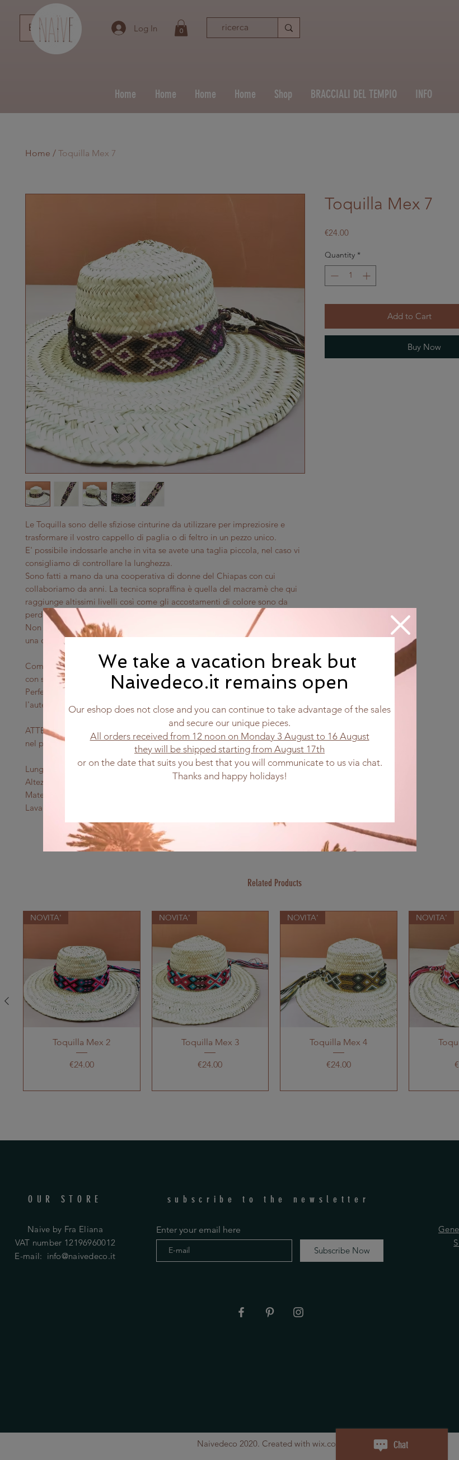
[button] (400, 625)
